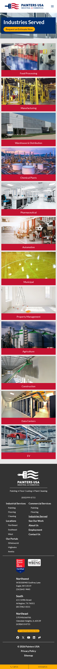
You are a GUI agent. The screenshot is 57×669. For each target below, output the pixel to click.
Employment (35, 530)
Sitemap (28, 655)
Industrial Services (16, 503)
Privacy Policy (28, 651)
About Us (33, 525)
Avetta (11, 551)
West (10, 534)
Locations (11, 521)
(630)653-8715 (23, 624)
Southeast (12, 530)
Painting (12, 508)
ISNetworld (13, 543)
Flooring (12, 512)
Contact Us (34, 534)
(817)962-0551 (23, 606)
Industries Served (38, 516)
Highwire (12, 547)
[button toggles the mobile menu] (52, 6)
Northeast (12, 525)
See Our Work (36, 521)
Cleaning (12, 516)
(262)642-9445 (23, 589)
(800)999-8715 (28, 497)
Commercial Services (40, 503)
